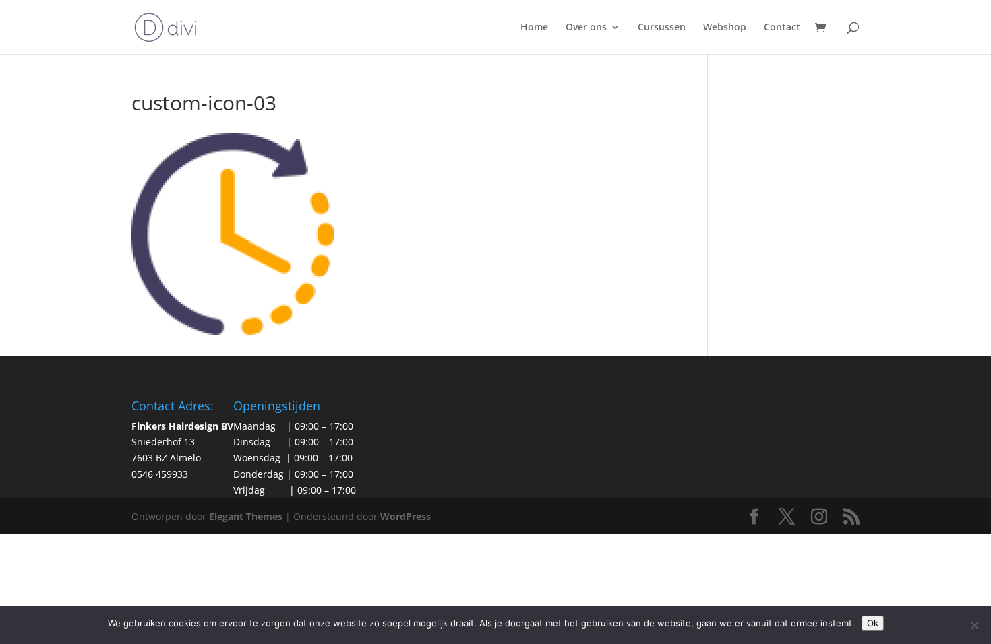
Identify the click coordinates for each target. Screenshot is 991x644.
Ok (872, 623)
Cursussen (662, 27)
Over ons (586, 27)
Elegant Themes (245, 516)
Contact (782, 27)
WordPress (405, 516)
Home (534, 27)
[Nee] (974, 625)
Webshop (724, 27)
